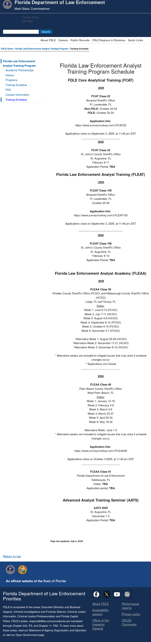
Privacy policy (131, 614)
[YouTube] (117, 594)
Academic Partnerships (20, 70)
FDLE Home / (8, 48)
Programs (11, 80)
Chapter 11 (45, 625)
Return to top (12, 556)
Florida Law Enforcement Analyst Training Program (41, 48)
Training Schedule (16, 85)
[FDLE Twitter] (106, 594)
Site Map (27, 21)
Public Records (80, 40)
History (10, 75)
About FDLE (48, 40)
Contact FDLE (30, 17)
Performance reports (130, 606)
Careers (63, 40)
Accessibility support (100, 612)
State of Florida (54, 581)
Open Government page (30, 635)
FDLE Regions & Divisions (108, 40)
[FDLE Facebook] (96, 594)
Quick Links (135, 40)
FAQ (8, 90)
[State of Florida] (23, 569)
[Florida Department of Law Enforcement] (11, 569)
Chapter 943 (20, 625)
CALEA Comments (129, 622)
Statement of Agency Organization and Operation (57, 630)
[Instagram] (127, 594)
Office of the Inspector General (100, 624)
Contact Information (17, 94)
